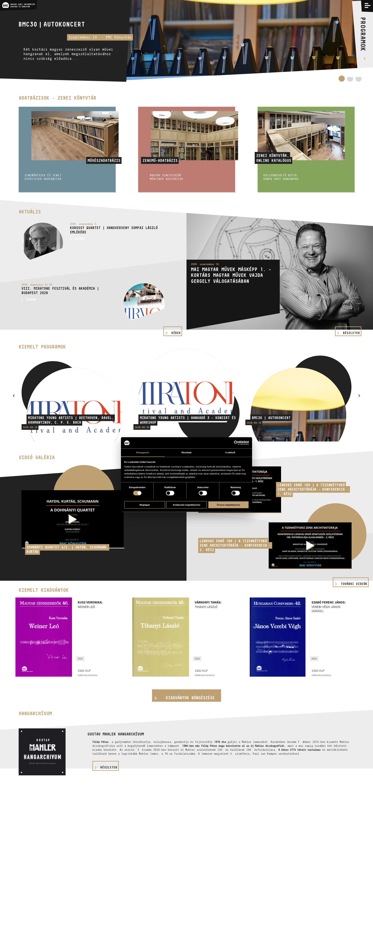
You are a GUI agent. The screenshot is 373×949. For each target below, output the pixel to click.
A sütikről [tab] (230, 452)
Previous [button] (14, 395)
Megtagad (145, 504)
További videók (354, 584)
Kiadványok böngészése (190, 697)
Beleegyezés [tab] (142, 452)
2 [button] (350, 79)
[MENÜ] (367, 5)
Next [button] (359, 395)
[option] (186, 41)
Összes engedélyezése (228, 504)
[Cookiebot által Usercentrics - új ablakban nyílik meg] (236, 443)
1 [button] (342, 80)
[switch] (170, 493)
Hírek (176, 333)
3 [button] (359, 80)
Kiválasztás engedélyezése (186, 504)
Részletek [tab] (187, 452)
